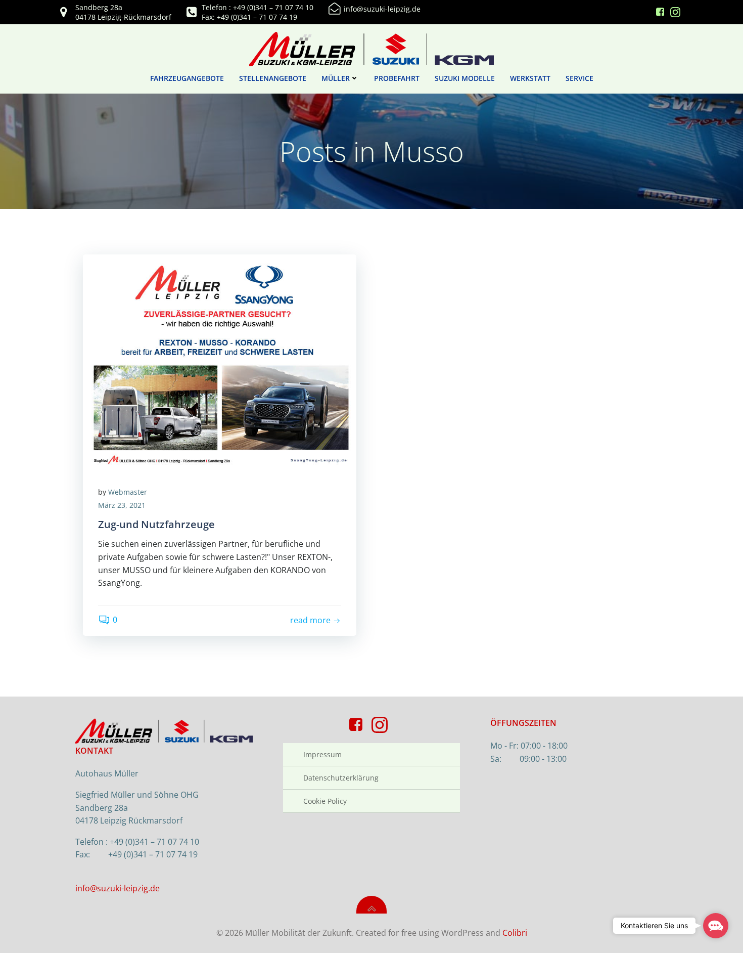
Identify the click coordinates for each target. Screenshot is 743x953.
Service (579, 78)
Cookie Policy (325, 801)
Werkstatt (530, 78)
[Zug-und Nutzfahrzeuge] (219, 361)
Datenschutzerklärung (341, 778)
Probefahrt (397, 78)
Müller (335, 78)
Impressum (322, 754)
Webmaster (127, 492)
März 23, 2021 (122, 505)
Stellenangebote (272, 78)
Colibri (514, 932)
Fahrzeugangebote (187, 78)
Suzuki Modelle (465, 78)
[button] (715, 925)
